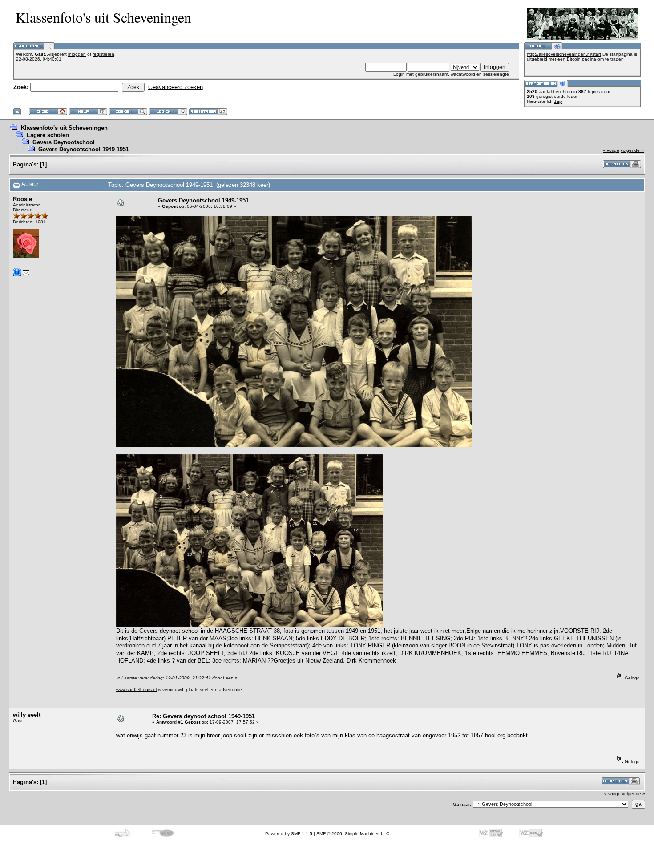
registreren (103, 54)
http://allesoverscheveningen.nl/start (564, 54)
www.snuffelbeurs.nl (136, 689)
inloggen (77, 54)
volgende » (632, 150)
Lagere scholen (48, 135)
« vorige (611, 150)
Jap (558, 101)
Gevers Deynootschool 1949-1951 (83, 149)
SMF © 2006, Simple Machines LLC (352, 833)
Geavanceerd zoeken (175, 87)
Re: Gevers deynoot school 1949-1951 (203, 716)
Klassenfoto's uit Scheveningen (64, 128)
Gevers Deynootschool (63, 142)
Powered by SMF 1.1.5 (288, 833)
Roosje (22, 199)
